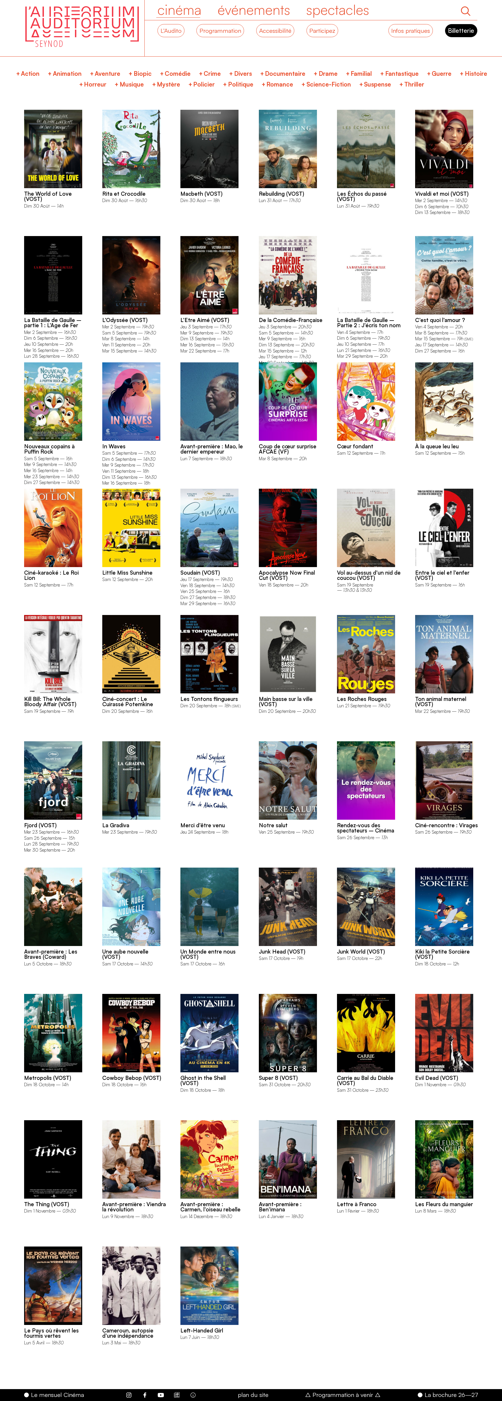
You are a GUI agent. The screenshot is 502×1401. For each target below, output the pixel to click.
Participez (322, 30)
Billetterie (461, 30)
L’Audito (171, 30)
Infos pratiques (410, 30)
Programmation (220, 30)
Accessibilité (275, 30)
